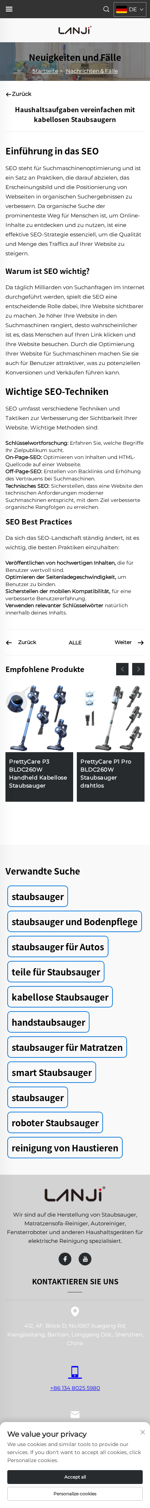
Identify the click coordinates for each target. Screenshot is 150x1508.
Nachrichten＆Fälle (92, 70)
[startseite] (75, 29)
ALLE (75, 642)
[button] (122, 669)
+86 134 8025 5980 (75, 1388)
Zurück (21, 93)
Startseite (45, 70)
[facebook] (65, 1259)
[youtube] (85, 1259)
